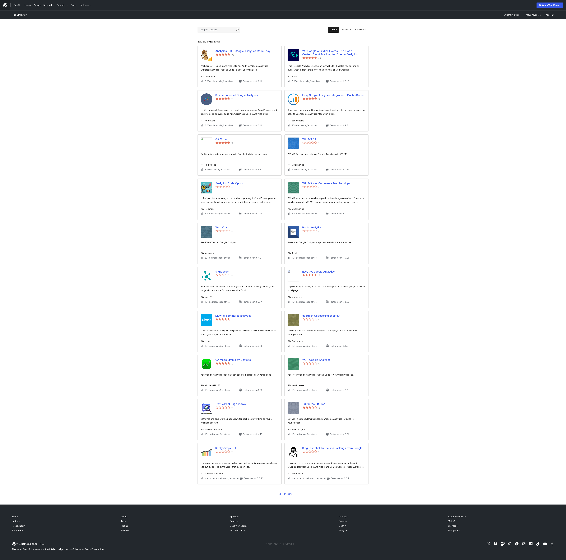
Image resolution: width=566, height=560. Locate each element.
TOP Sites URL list (313, 404)
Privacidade (17, 530)
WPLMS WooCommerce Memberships (326, 183)
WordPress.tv (238, 530)
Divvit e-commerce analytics (233, 315)
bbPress (453, 526)
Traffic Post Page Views (230, 404)
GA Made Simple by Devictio (233, 359)
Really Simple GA (225, 448)
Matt (451, 521)
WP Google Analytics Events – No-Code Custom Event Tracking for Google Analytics (330, 52)
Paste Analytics (312, 227)
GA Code (221, 139)
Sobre (15, 516)
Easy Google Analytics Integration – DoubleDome (333, 95)
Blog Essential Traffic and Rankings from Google (332, 448)
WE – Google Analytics (316, 359)
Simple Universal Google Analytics (236, 95)
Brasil (42, 544)
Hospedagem (18, 526)
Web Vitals (222, 227)
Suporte (234, 521)
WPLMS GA (309, 139)
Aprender (234, 516)
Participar (343, 516)
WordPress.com (457, 516)
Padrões (125, 530)
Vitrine (124, 516)
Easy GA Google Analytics (318, 271)
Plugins (124, 526)
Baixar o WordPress (549, 5)
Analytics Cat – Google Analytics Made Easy (242, 51)
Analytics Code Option (229, 183)
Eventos (343, 521)
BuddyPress (455, 530)
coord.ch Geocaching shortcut (321, 315)
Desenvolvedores (238, 526)
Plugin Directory (19, 15)
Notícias (16, 521)
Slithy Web (222, 271)
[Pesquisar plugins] (237, 30)
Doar (342, 526)
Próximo (288, 494)
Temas (124, 521)
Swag (343, 530)
